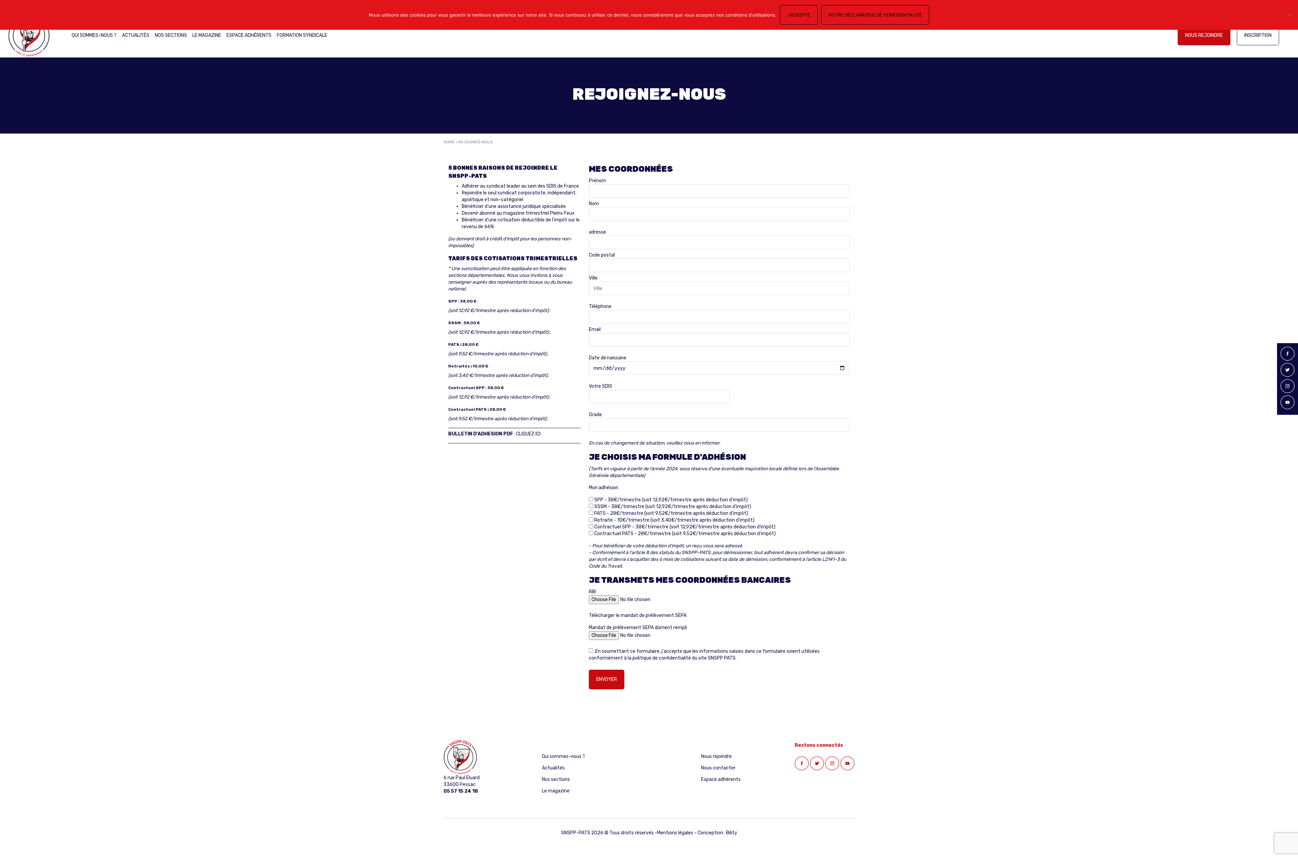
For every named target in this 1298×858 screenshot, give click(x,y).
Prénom (597, 181)
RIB (592, 592)
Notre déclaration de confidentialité (875, 15)
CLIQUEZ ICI (528, 434)
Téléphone (600, 306)
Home (449, 142)
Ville (593, 278)
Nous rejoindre (1204, 35)
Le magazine (206, 35)
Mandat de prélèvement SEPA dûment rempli (638, 627)
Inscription (1258, 35)
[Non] (1289, 14)
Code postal (602, 255)
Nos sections (171, 35)
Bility (731, 833)
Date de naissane (607, 358)
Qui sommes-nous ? (94, 35)
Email (595, 329)
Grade (595, 415)
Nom (594, 204)
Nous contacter (718, 768)
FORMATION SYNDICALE (302, 35)
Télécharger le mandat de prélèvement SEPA (638, 615)
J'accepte (798, 15)
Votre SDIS (600, 386)
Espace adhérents (248, 35)
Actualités (135, 35)
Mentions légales (675, 833)
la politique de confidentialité (659, 658)
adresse (597, 232)
